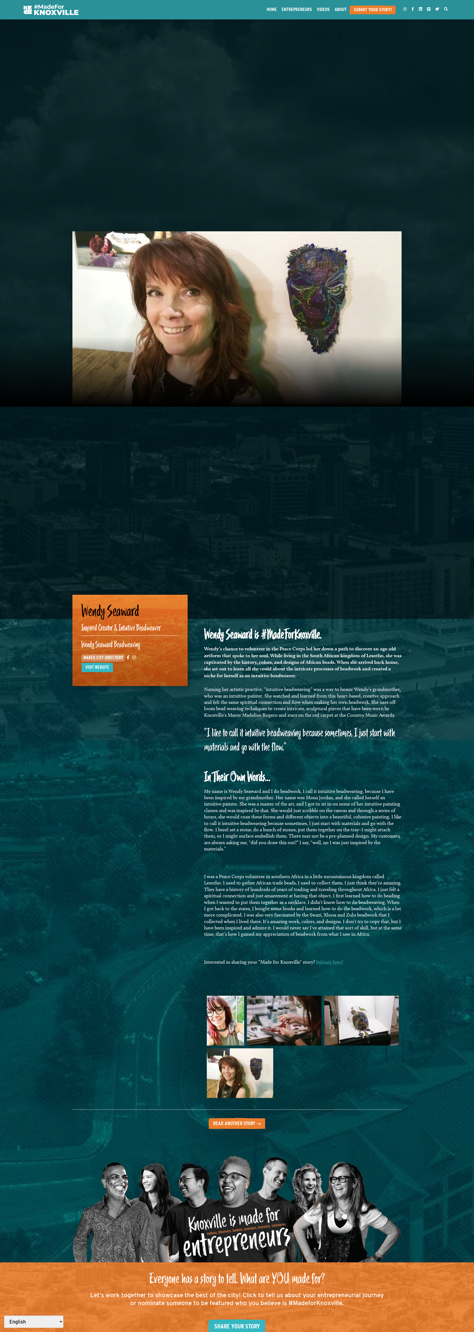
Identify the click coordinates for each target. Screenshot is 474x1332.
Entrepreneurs (297, 9)
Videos (323, 9)
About (341, 9)
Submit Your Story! (373, 9)
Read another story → (237, 1123)
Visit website (97, 667)
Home (272, 9)
